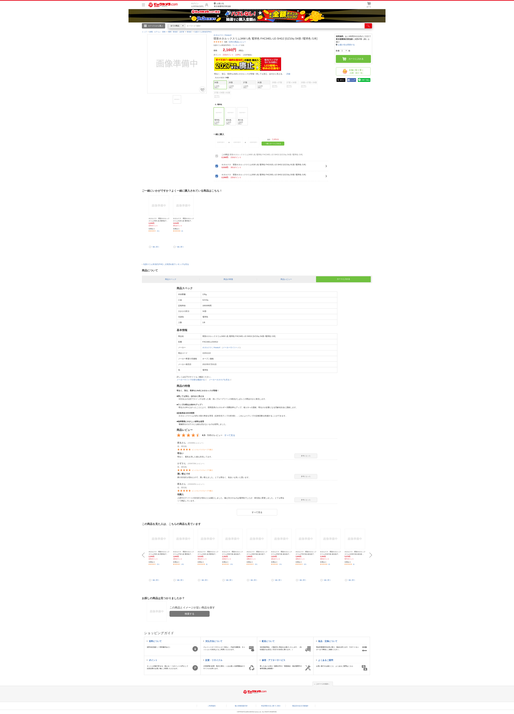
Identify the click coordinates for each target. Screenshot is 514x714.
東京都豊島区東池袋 (222, 4)
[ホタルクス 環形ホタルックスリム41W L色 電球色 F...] (208, 539)
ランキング (236, 45)
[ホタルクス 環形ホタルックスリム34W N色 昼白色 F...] (257, 539)
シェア (353, 80)
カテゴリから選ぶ (155, 26)
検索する (189, 613)
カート (368, 7)
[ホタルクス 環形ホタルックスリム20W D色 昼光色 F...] (281, 539)
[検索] (368, 25)
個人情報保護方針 (241, 706)
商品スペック (170, 279)
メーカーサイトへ (230, 347)
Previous (143, 555)
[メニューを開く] (143, 5)
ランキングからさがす (246, 29)
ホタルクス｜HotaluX (222, 35)
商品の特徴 (228, 279)
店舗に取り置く (356, 71)
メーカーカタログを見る (219, 380)
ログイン (199, 30)
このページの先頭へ (322, 684)
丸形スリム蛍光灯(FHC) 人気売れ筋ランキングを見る (166, 264)
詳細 (288, 74)
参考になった (306, 456)
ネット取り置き (291, 29)
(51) (158, 231)
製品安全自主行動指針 (300, 706)
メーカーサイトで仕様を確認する (191, 380)
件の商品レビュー (237, 42)
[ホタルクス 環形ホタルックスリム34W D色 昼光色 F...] (232, 539)
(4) (353, 564)
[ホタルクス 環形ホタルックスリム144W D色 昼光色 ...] (355, 539)
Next (370, 555)
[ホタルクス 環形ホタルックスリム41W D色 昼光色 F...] (330, 539)
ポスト (342, 80)
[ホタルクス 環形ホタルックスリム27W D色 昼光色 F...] (306, 539)
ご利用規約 (212, 706)
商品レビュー (286, 279)
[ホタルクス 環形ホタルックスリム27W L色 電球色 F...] (183, 539)
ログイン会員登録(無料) (197, 4)
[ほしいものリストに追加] (202, 89)
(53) (231, 564)
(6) (182, 231)
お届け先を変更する (346, 45)
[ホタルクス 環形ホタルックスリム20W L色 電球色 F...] (159, 539)
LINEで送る (365, 80)
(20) (182, 564)
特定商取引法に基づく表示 (270, 706)
